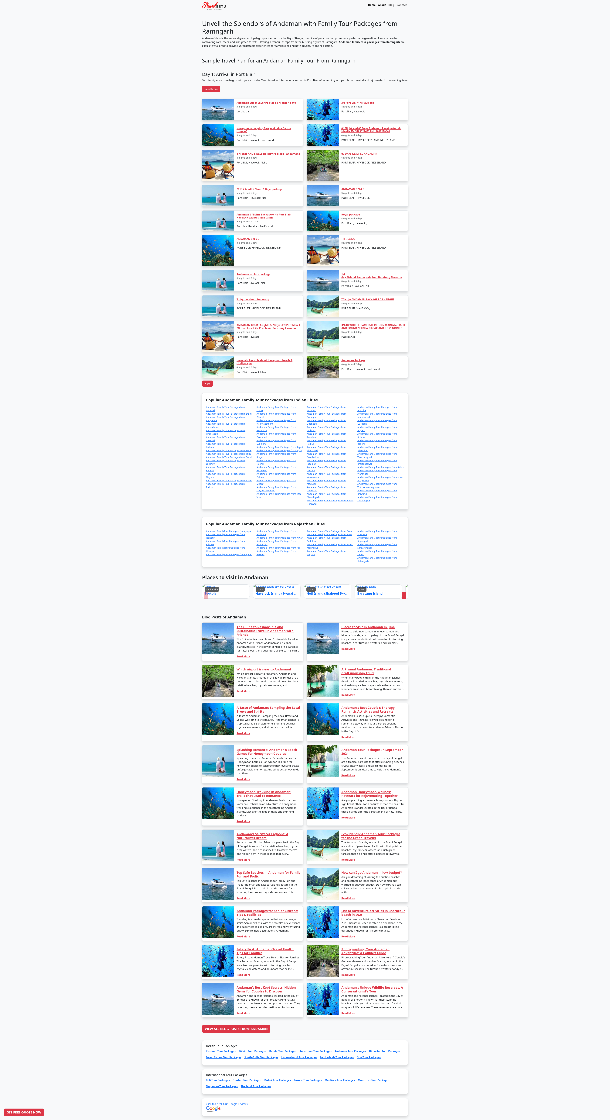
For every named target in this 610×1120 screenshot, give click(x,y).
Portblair (280, 565)
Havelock (296, 565)
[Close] (340, 526)
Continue (281, 574)
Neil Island (312, 565)
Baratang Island (328, 565)
